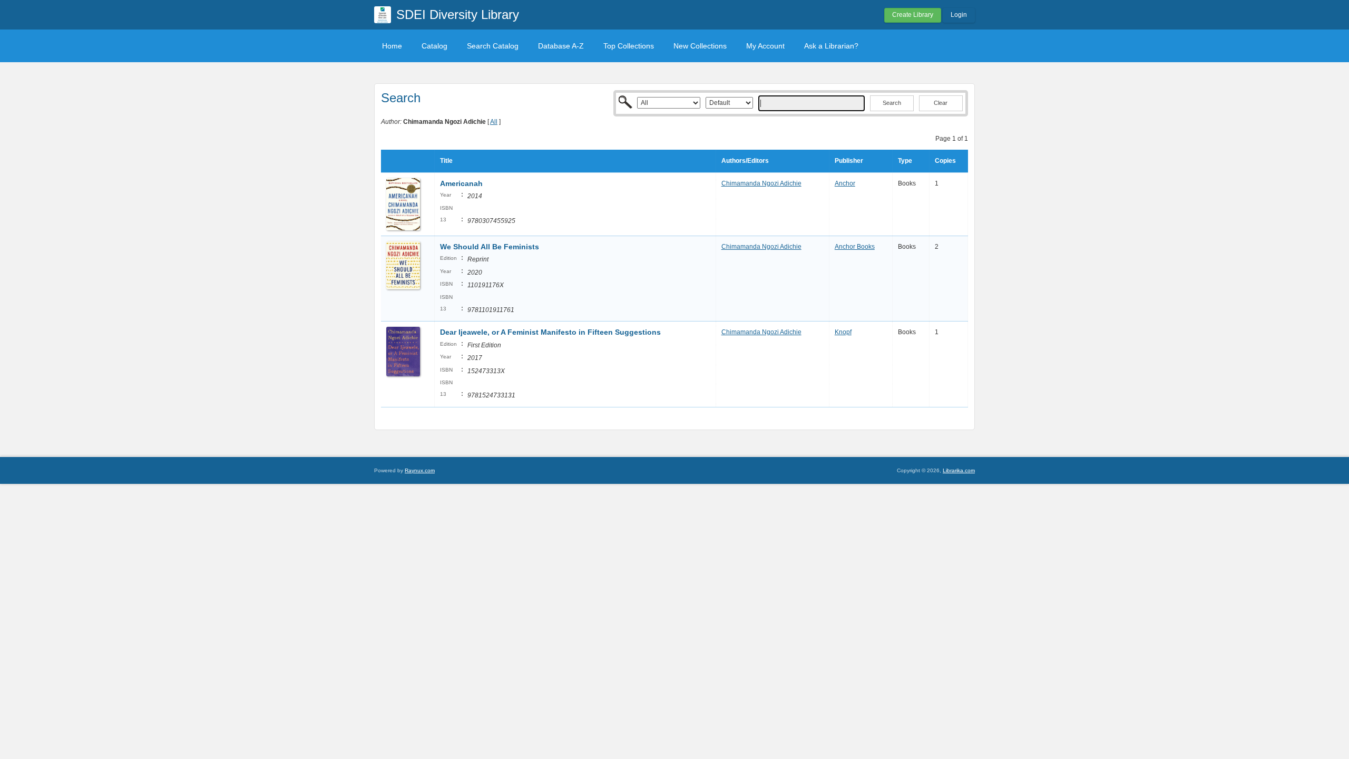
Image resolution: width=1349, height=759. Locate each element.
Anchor (845, 183)
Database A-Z (561, 46)
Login (959, 14)
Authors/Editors (745, 160)
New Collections (700, 46)
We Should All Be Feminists (489, 246)
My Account (765, 46)
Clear (940, 103)
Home (392, 46)
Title (446, 160)
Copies (945, 160)
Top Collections (628, 46)
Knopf (843, 332)
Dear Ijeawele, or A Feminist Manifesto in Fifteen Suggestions (550, 332)
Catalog (434, 46)
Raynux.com (420, 470)
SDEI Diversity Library (457, 14)
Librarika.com (959, 470)
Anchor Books (855, 246)
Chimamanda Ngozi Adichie (761, 183)
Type (905, 160)
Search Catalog (493, 46)
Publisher (849, 160)
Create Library (912, 14)
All (493, 121)
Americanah (461, 183)
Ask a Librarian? (831, 46)
